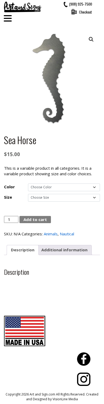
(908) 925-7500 (80, 4)
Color (9, 186)
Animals (51, 233)
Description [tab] (22, 249)
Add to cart (35, 219)
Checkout (85, 12)
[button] (91, 39)
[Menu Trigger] (7, 18)
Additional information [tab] (64, 249)
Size (8, 197)
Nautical (67, 233)
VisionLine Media (65, 399)
